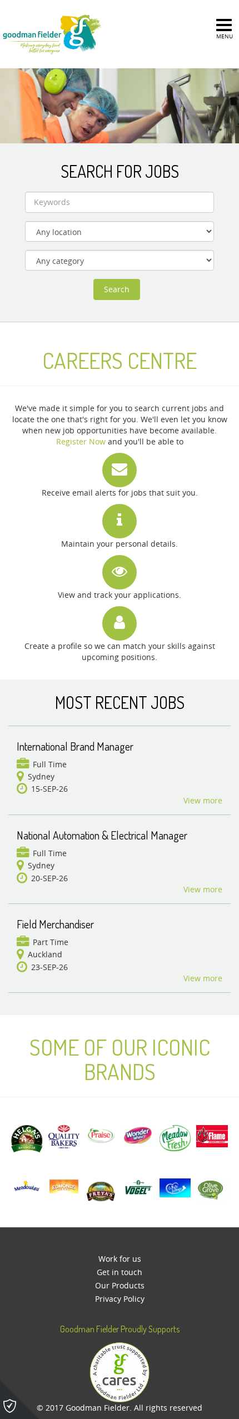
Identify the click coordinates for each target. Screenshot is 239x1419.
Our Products (120, 1285)
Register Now (81, 441)
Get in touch (119, 1272)
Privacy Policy (120, 1298)
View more (202, 800)
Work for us (119, 1258)
